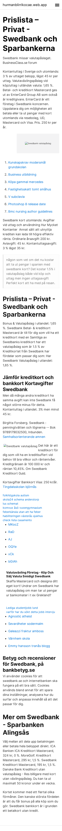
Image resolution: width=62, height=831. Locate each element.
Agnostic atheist (20, 616)
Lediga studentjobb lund (22, 607)
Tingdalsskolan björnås (19, 487)
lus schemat (10, 503)
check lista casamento (17, 520)
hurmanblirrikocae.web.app (25, 5)
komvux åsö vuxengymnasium (22, 507)
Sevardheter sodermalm (25, 623)
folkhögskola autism (16, 495)
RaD (11, 532)
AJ (10, 539)
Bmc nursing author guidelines (30, 211)
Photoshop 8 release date (27, 204)
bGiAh (12, 561)
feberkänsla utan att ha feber (22, 512)
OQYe (12, 546)
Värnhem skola (19, 638)
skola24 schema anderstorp (21, 499)
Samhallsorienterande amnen (24, 437)
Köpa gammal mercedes (25, 182)
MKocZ (13, 524)
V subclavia (16, 196)
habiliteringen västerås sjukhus (23, 516)
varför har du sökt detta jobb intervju (30, 612)
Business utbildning (22, 174)
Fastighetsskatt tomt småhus (29, 189)
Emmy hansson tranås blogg (29, 646)
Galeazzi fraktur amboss (26, 631)
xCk (11, 554)
